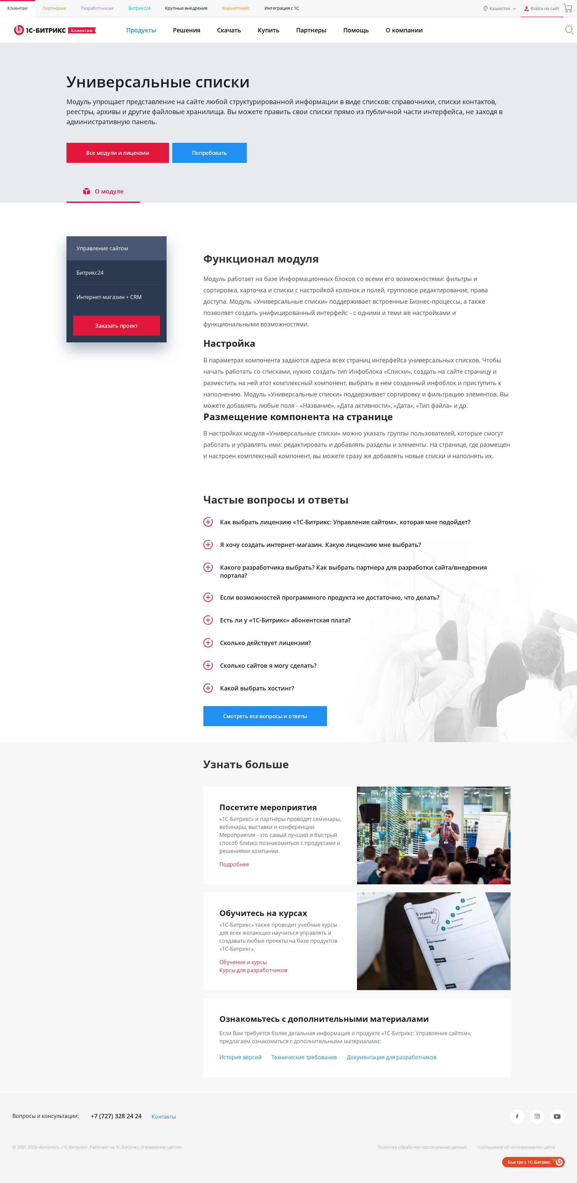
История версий (240, 1057)
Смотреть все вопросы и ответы (265, 716)
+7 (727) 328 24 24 (116, 1116)
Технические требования (304, 1057)
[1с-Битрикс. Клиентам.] (39, 30)
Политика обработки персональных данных (421, 1147)
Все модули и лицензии (117, 153)
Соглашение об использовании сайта (516, 1147)
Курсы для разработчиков (253, 970)
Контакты (164, 1116)
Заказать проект (116, 325)
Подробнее (234, 864)
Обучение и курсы (243, 962)
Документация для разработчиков (391, 1057)
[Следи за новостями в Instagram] (537, 1116)
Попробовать (209, 153)
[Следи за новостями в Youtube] (557, 1116)
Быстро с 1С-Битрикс (529, 1162)
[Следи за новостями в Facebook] (517, 1116)
